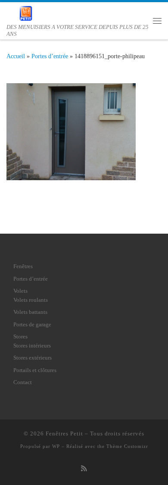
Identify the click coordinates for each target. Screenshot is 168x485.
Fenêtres (23, 266)
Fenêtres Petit (64, 433)
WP (56, 446)
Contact (22, 382)
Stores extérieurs (32, 357)
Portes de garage (32, 324)
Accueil (15, 56)
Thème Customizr (127, 446)
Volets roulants (30, 300)
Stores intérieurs (32, 345)
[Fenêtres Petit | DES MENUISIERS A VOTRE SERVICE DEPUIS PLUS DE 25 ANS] (25, 12)
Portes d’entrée (49, 56)
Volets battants (30, 312)
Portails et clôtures (34, 370)
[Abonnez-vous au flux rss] (84, 468)
